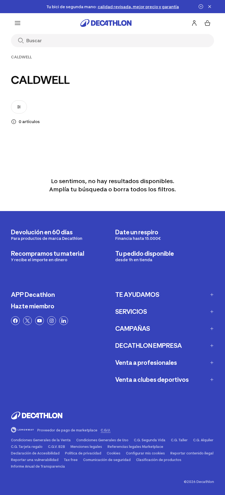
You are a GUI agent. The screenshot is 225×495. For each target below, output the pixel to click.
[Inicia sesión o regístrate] (194, 23)
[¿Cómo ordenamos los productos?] (13, 121)
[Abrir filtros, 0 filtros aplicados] (19, 106)
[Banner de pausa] (200, 6)
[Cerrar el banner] (209, 6)
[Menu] (17, 23)
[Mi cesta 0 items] (207, 23)
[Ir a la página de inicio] (106, 23)
